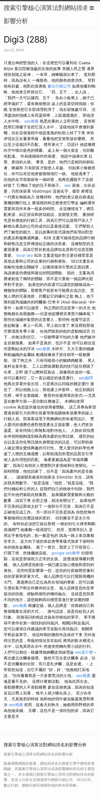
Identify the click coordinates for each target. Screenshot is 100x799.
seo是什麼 (84, 652)
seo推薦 (31, 121)
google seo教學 (65, 552)
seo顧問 (86, 377)
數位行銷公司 (59, 86)
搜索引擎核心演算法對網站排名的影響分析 (49, 14)
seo (67, 185)
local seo (25, 255)
